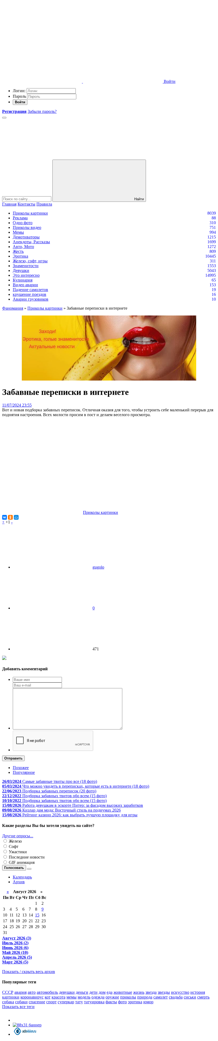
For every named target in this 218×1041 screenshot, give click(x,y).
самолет (160, 997)
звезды (164, 992)
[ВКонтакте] (4, 517)
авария (20, 992)
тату (79, 1002)
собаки (21, 1002)
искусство (180, 992)
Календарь (22, 877)
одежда (97, 997)
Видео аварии (25, 285)
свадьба (176, 997)
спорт (51, 1002)
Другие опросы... (17, 836)
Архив (19, 882)
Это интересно (26, 275)
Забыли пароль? (42, 111)
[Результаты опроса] (29, 869)
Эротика (20, 256)
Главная (9, 204)
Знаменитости (26, 265)
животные (123, 992)
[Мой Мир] (16, 517)
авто (32, 992)
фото (122, 1002)
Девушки (21, 270)
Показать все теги (18, 1006)
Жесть (18, 251)
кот (48, 997)
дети (93, 992)
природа (144, 997)
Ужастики (17, 852)
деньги (82, 992)
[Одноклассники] (10, 517)
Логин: (19, 90)
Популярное (24, 772)
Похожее (21, 767)
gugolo (98, 567)
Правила (44, 204)
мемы (71, 997)
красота (58, 997)
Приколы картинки (30, 213)
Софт (13, 846)
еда (109, 992)
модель (84, 997)
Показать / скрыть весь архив (28, 971)
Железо (15, 841)
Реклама (20, 218)
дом (102, 992)
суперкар (66, 1002)
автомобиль (47, 992)
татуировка (94, 1002)
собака (8, 1002)
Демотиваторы (26, 237)
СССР (7, 992)
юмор (148, 1002)
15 (37, 915)
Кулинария (22, 280)
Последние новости (26, 857)
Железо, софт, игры (30, 261)
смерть (203, 997)
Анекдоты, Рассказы (31, 242)
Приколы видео (27, 227)
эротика (135, 1002)
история (197, 992)
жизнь (138, 992)
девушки (67, 992)
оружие (112, 997)
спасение (37, 1002)
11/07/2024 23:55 (17, 405)
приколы (128, 997)
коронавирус (32, 997)
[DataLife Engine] (42, 40)
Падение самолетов (30, 289)
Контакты (26, 204)
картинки (10, 997)
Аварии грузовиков (30, 299)
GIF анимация (21, 862)
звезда (151, 992)
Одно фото (22, 222)
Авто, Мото (23, 246)
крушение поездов (29, 294)
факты (111, 1002)
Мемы (18, 232)
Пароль (19, 96)
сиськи (190, 997)
